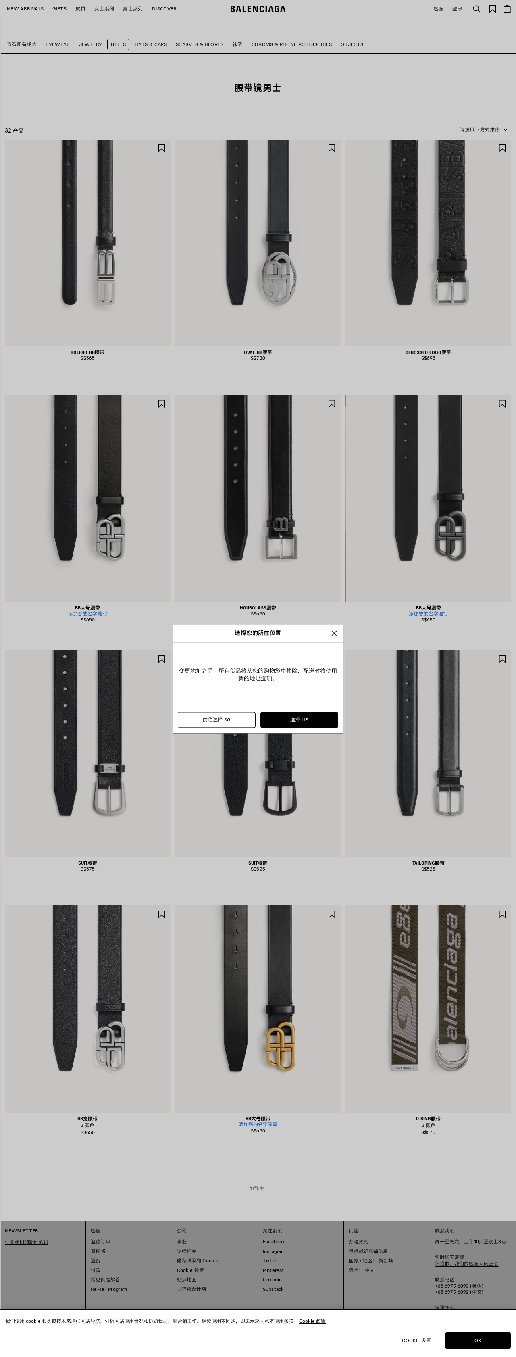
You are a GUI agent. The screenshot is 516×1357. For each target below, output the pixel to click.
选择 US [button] (299, 720)
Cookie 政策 (312, 1321)
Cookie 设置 (416, 1340)
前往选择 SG (217, 720)
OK (477, 1340)
